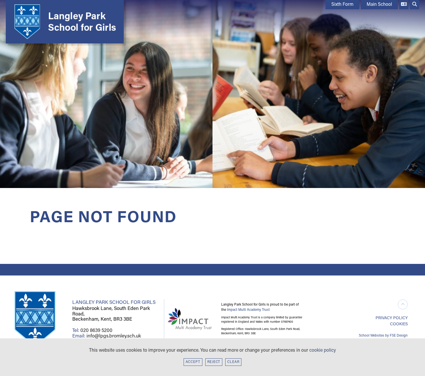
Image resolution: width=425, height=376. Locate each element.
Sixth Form (342, 4)
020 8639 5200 (96, 330)
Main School (379, 4)
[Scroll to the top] (403, 304)
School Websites (371, 335)
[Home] (63, 21)
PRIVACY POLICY (392, 318)
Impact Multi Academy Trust (248, 310)
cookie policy (322, 350)
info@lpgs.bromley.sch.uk (113, 336)
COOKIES (399, 324)
